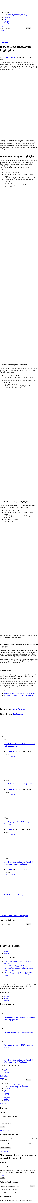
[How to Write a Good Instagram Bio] (21, 767)
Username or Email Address (8, 1116)
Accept (2, 1175)
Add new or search (6, 1186)
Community (7, 17)
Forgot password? (5, 1130)
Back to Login (4, 1151)
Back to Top (4, 1076)
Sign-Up (6, 23)
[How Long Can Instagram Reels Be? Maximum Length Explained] (21, 845)
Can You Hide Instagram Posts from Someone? (18, 972)
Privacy (6, 1071)
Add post (3, 1104)
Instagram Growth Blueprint (16, 14)
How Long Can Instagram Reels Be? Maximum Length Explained (18, 863)
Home (6, 1069)
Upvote (6, 756)
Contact (6, 21)
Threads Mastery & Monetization (18, 16)
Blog (5, 19)
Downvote (12, 756)
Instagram (18, 714)
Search (28, 28)
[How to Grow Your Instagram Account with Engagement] (21, 727)
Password (3, 1120)
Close (2, 1078)
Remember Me (6, 1123)
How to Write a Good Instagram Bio (18, 784)
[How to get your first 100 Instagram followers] (21, 805)
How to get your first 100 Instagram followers (18, 967)
